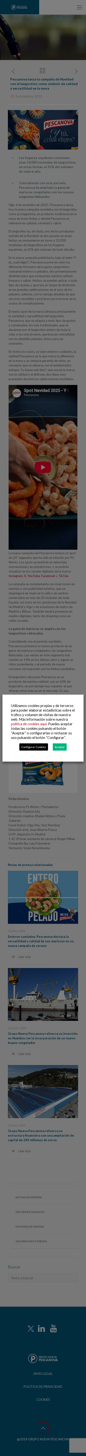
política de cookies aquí (29, 724)
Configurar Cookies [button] (33, 747)
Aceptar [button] (60, 747)
